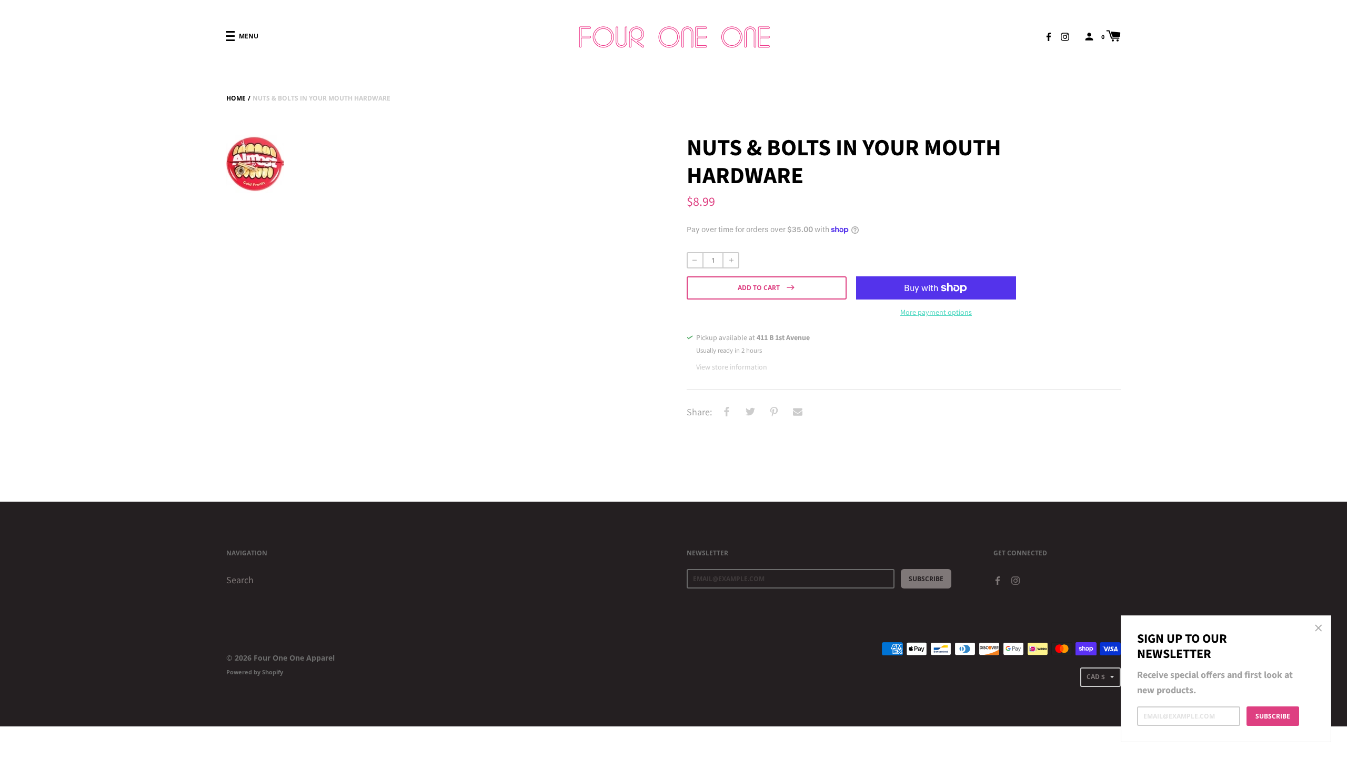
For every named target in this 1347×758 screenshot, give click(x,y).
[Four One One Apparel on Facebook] (1048, 36)
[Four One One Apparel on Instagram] (1065, 36)
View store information (731, 367)
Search (240, 580)
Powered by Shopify (254, 672)
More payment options (936, 312)
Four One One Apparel (294, 658)
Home (236, 98)
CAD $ (1096, 676)
